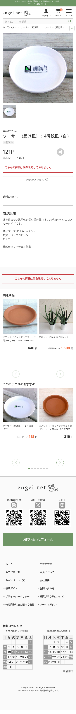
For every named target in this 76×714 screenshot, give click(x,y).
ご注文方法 (46, 564)
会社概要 (44, 580)
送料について (10, 196)
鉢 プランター (10, 27)
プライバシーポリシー (18, 596)
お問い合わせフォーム (38, 539)
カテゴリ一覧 (13, 572)
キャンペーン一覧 (15, 580)
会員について (47, 572)
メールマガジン (48, 604)
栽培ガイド (12, 588)
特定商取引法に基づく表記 (20, 604)
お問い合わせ (47, 588)
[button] (60, 462)
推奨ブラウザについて (52, 596)
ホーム (9, 564)
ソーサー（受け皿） (31, 27)
